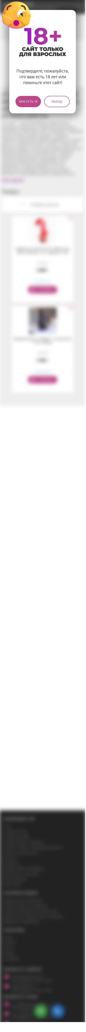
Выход (57, 101)
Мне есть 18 (28, 101)
